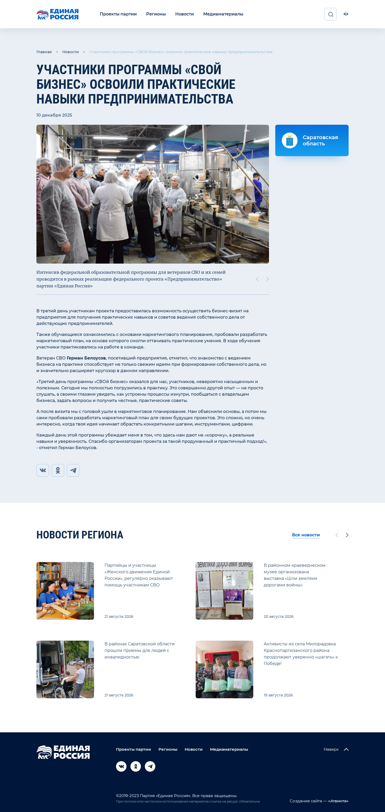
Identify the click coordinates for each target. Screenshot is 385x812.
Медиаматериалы (223, 14)
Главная (44, 52)
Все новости (306, 534)
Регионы (156, 14)
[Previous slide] (257, 279)
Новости (184, 14)
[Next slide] (267, 279)
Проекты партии (118, 14)
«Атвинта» (338, 800)
